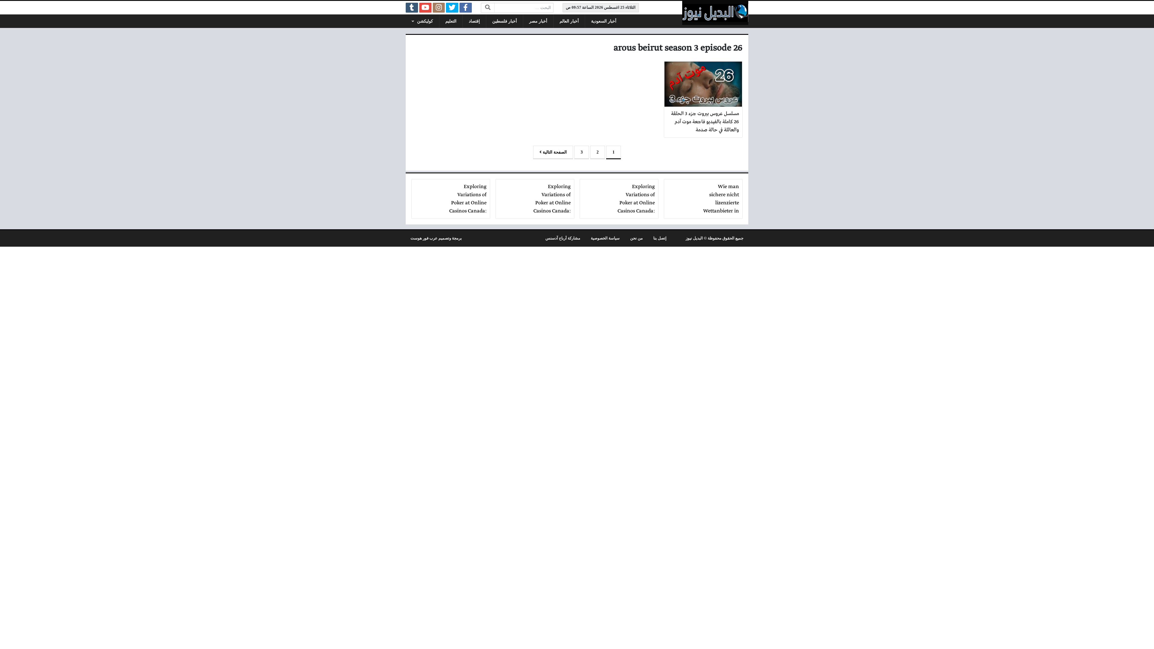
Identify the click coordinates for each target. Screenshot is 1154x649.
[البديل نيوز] (715, 13)
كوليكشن (425, 21)
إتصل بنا (660, 238)
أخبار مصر (538, 21)
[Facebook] (465, 8)
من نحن (636, 238)
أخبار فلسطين (504, 21)
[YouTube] (425, 8)
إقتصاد (474, 21)
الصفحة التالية (554, 152)
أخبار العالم (569, 21)
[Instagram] (439, 8)
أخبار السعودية (603, 21)
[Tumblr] (412, 8)
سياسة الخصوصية (605, 238)
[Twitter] (452, 8)
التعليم (450, 21)
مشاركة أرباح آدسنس (562, 238)
